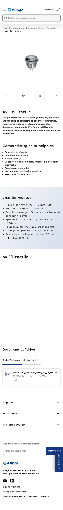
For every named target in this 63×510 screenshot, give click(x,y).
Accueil (6, 28)
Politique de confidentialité (15, 492)
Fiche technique (11, 360)
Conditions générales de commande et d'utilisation (26, 496)
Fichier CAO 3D (31, 360)
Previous (6, 96)
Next (56, 96)
